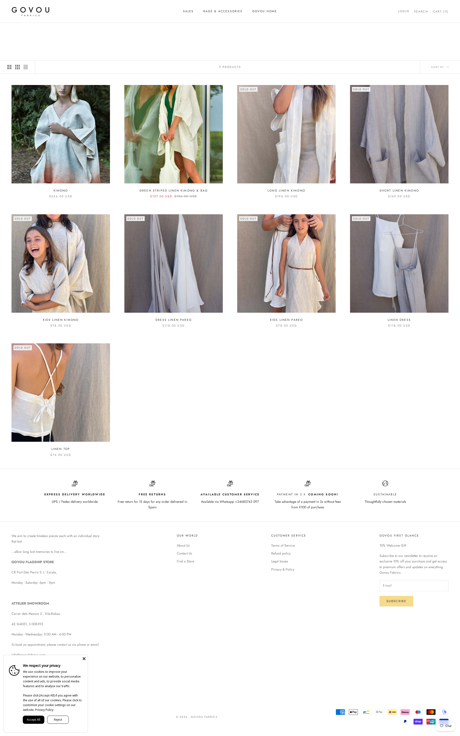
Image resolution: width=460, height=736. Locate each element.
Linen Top (61, 449)
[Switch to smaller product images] (17, 67)
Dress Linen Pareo (173, 320)
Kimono (45, 29)
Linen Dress (399, 320)
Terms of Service (283, 545)
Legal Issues (279, 561)
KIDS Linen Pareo (286, 320)
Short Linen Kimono (399, 190)
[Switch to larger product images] (9, 67)
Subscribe (396, 601)
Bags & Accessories (223, 11)
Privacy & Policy (282, 569)
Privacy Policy (44, 710)
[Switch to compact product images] (25, 67)
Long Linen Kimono (286, 190)
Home (16, 29)
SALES (188, 11)
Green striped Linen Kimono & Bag (173, 190)
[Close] (84, 658)
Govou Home (264, 11)
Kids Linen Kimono (61, 320)
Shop (29, 29)
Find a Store (185, 561)
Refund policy (281, 553)
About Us (183, 545)
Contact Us (184, 553)
